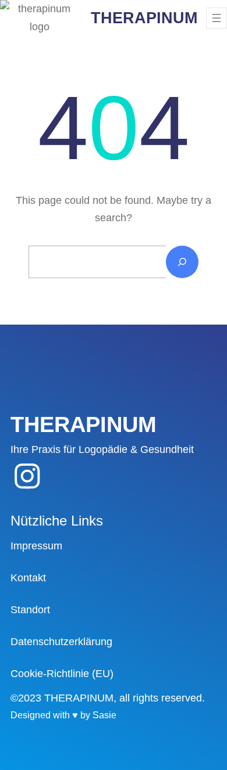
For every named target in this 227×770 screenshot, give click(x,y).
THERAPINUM (144, 18)
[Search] (182, 262)
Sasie (104, 715)
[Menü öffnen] (216, 18)
